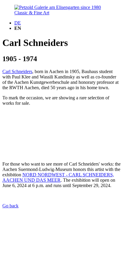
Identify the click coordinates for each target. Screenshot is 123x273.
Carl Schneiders (17, 71)
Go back (10, 205)
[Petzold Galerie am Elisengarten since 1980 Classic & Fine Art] (61, 12)
